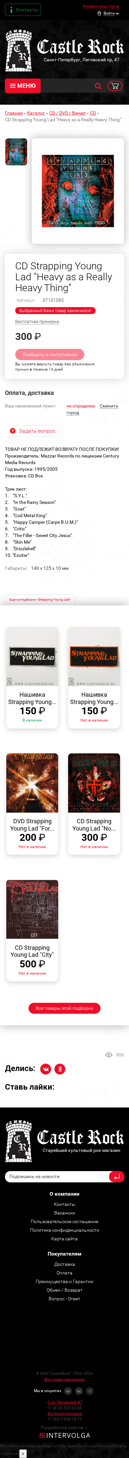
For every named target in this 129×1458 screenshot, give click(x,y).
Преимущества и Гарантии (64, 1281)
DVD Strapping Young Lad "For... (32, 825)
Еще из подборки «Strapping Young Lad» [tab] (40, 599)
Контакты (27, 9)
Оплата (64, 1272)
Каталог (36, 113)
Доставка (64, 1264)
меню (26, 85)
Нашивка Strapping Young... (32, 698)
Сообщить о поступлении (49, 354)
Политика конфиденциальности (64, 1230)
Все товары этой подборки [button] (64, 1008)
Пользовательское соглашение (64, 1221)
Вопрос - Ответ (64, 1298)
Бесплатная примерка (37, 321)
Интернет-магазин (65, 1413)
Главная (14, 113)
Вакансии (64, 1212)
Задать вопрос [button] (37, 431)
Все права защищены (64, 1379)
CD (93, 113)
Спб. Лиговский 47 (65, 1402)
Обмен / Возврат (65, 1290)
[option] (78, 191)
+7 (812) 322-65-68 (64, 1408)
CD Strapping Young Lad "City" (32, 951)
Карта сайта (64, 1238)
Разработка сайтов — (64, 1427)
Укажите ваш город (100, 6)
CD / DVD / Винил (67, 113)
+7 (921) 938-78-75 (64, 1419)
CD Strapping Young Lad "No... (94, 825)
